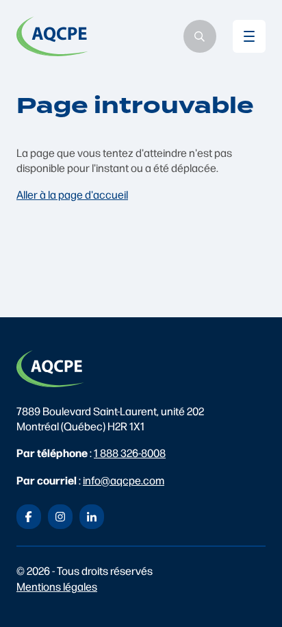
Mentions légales (56, 586)
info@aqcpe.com (123, 480)
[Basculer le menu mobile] (249, 36)
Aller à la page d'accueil (72, 194)
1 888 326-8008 (130, 452)
